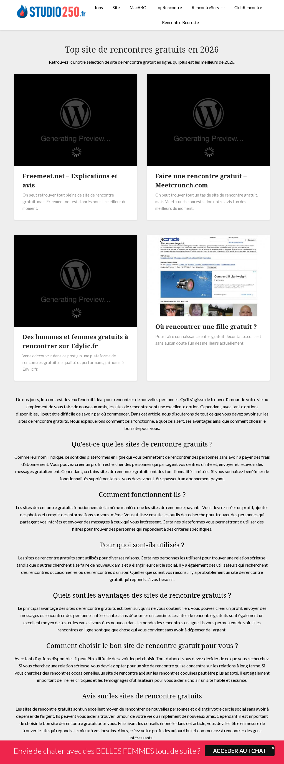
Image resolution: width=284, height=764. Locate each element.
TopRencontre (169, 7)
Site (116, 7)
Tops (98, 7)
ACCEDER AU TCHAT (239, 750)
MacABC (138, 7)
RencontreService (208, 7)
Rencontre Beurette (180, 22)
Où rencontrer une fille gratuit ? (206, 326)
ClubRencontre (248, 7)
